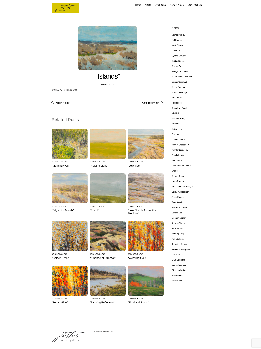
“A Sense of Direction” (103, 257)
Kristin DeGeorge (179, 92)
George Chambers (180, 71)
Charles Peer (177, 171)
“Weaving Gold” (137, 257)
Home (138, 5)
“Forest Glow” (60, 302)
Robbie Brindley (179, 61)
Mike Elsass (177, 97)
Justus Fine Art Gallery (102, 331)
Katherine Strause (179, 244)
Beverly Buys (178, 66)
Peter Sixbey (177, 228)
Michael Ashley (178, 35)
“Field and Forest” (138, 302)
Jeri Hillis (176, 124)
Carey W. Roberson (180, 192)
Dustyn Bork (177, 50)
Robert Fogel (177, 103)
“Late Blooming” (150, 102)
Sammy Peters (178, 176)
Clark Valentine (178, 260)
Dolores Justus (107, 84)
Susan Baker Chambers (182, 76)
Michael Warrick (179, 265)
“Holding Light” (99, 165)
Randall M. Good (179, 108)
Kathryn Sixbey (178, 223)
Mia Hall (175, 113)
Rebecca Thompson (181, 249)
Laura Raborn (178, 181)
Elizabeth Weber (179, 270)
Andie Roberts (178, 197)
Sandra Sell (177, 213)
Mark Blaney (177, 45)
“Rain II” (94, 210)
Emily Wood (177, 281)
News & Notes (177, 5)
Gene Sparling (178, 233)
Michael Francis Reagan (182, 186)
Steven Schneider (179, 207)
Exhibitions (160, 5)
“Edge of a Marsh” (63, 210)
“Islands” (107, 76)
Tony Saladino (178, 202)
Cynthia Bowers (179, 56)
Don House (177, 134)
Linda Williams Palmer (181, 165)
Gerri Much (177, 160)
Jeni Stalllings (178, 239)
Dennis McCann (179, 155)
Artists (148, 5)
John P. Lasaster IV (180, 145)
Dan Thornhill (177, 254)
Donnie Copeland (179, 82)
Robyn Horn (177, 129)
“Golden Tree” (60, 257)
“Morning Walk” (61, 165)
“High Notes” (63, 102)
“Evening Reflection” (102, 302)
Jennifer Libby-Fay (180, 150)
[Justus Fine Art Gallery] (65, 12)
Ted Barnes (177, 40)
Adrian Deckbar (178, 87)
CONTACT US (195, 5)
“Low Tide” (134, 165)
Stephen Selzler (179, 218)
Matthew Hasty (178, 118)
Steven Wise (177, 275)
